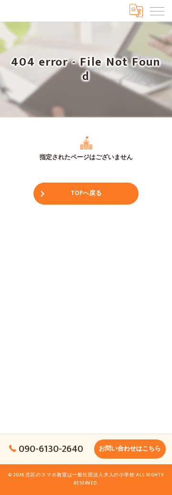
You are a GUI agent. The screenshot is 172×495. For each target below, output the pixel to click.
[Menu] (157, 10)
